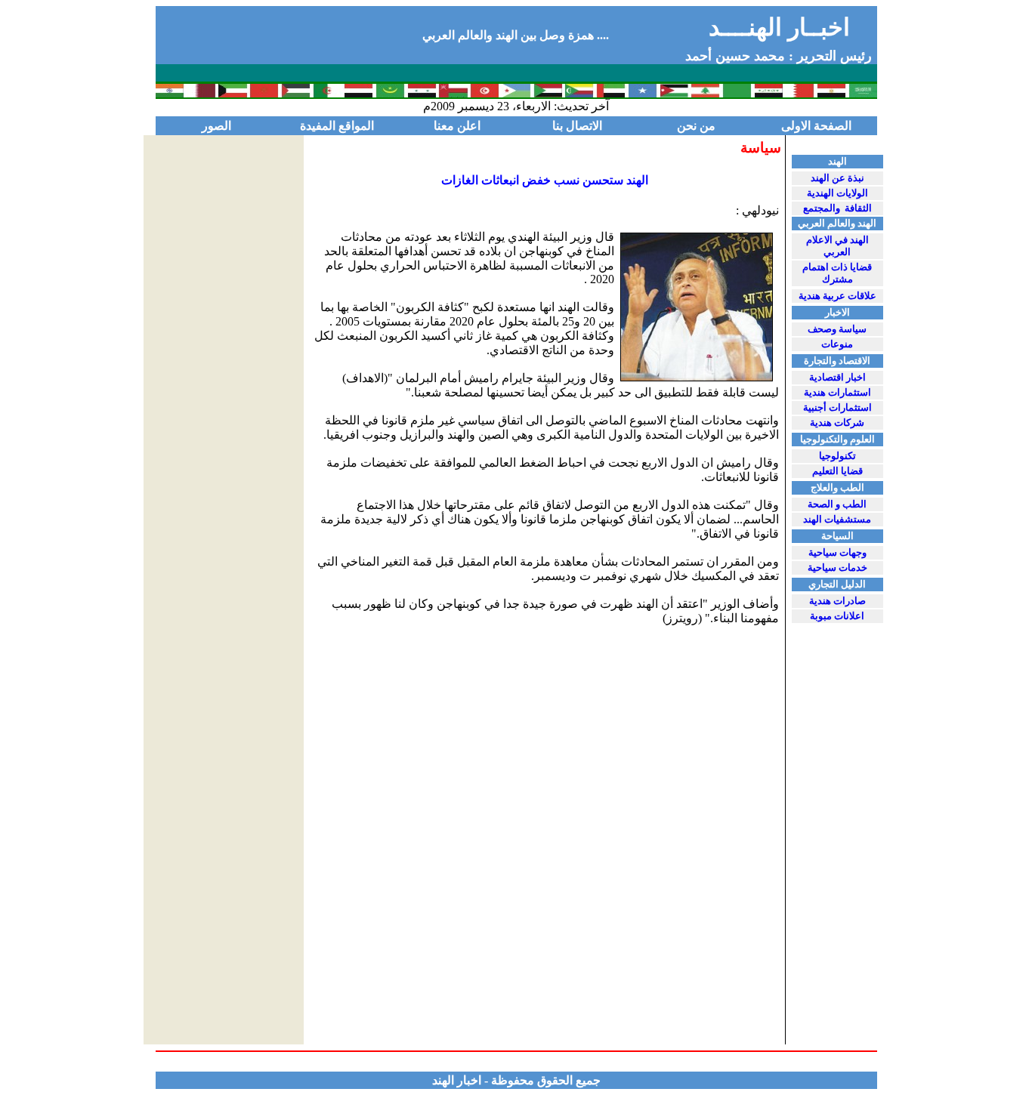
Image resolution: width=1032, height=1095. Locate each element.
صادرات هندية (837, 600)
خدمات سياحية (837, 567)
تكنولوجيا (837, 455)
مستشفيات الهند (837, 519)
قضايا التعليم (837, 471)
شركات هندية (837, 422)
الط (837, 504)
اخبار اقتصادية (837, 377)
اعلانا (837, 616)
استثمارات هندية (837, 392)
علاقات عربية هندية (837, 295)
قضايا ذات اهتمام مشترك (837, 273)
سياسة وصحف (837, 329)
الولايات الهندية (837, 193)
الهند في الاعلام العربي (837, 246)
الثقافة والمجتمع (837, 208)
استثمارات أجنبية (837, 407)
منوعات (837, 344)
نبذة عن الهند (837, 178)
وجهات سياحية (837, 552)
